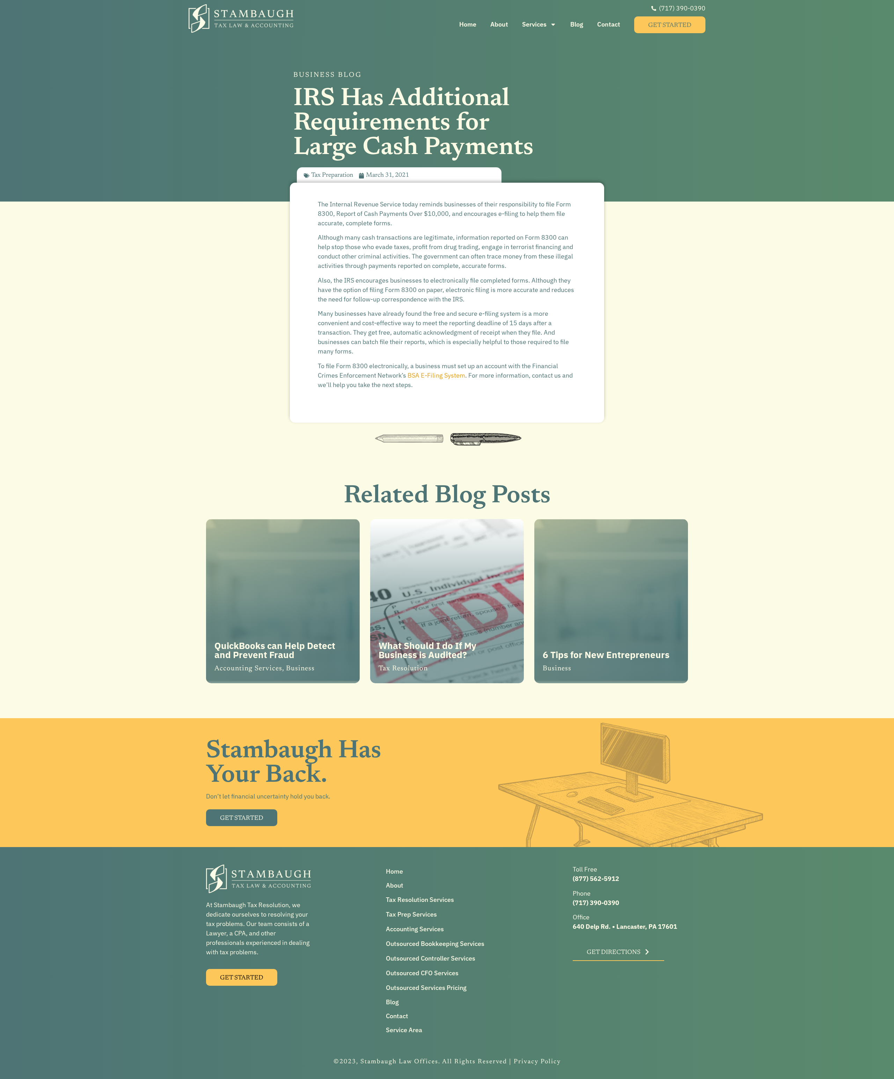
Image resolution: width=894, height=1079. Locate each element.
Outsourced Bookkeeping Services (435, 944)
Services (534, 24)
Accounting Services (415, 929)
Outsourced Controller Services (430, 958)
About (499, 24)
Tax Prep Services (411, 914)
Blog (576, 24)
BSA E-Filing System (436, 375)
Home (467, 24)
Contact (608, 24)
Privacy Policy (537, 1062)
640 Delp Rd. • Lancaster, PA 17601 (625, 927)
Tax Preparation (332, 175)
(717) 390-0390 (596, 903)
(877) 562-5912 (596, 879)
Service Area (404, 1030)
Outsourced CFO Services (422, 973)
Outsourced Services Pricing (426, 988)
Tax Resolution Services (420, 900)
